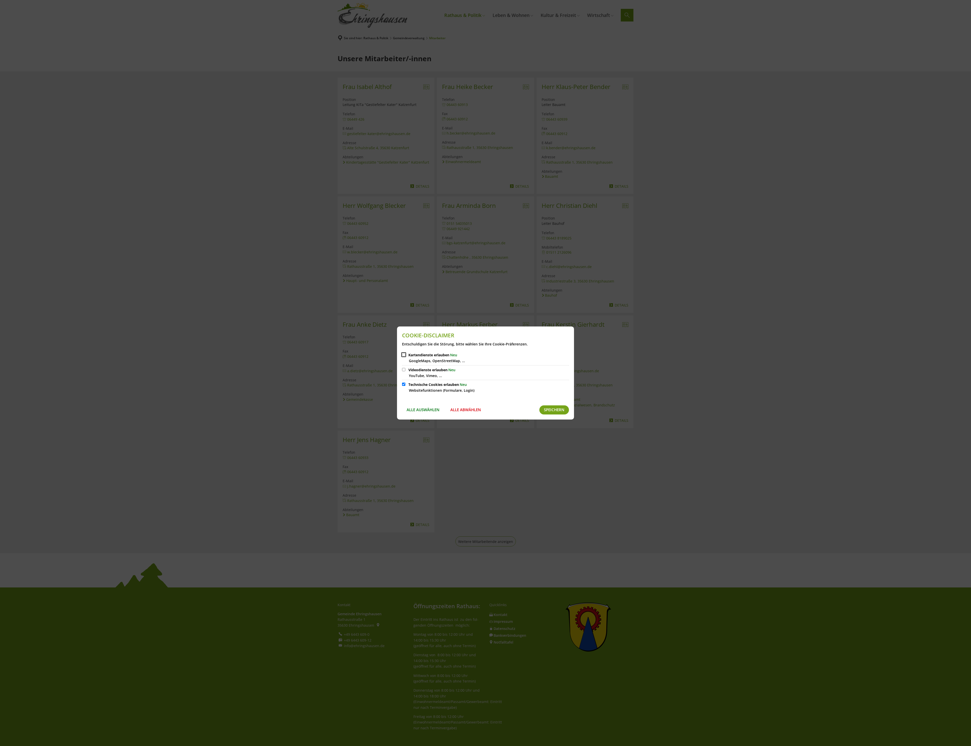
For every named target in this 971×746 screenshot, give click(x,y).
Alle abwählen (465, 409)
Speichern (554, 409)
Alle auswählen (423, 409)
